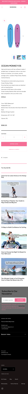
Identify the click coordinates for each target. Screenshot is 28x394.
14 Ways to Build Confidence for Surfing (13, 227)
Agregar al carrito (14, 149)
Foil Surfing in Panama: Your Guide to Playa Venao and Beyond (12, 201)
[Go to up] (26, 392)
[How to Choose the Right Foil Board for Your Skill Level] (14, 244)
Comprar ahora (14, 143)
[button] (2, 7)
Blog (11, 379)
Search (16, 379)
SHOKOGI (3, 352)
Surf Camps (3, 379)
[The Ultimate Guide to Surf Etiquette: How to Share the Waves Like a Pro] (14, 270)
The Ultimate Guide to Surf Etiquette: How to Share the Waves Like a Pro (12, 279)
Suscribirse (20, 299)
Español (5, 369)
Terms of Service (14, 383)
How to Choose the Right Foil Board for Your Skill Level (13, 253)
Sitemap (23, 383)
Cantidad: (3, 133)
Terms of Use (21, 306)
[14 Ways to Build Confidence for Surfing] (14, 218)
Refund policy (4, 383)
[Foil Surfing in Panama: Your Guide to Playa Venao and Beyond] (14, 192)
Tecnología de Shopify (6, 354)
